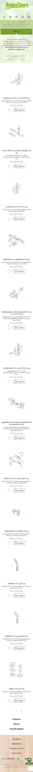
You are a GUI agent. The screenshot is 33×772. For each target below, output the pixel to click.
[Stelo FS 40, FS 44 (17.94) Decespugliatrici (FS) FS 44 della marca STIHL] (16, 459)
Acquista (20, 110)
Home (8, 22)
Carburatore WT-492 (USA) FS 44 (16, 368)
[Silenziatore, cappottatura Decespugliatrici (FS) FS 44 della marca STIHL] (16, 240)
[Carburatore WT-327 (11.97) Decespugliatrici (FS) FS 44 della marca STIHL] (16, 79)
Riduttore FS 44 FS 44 (16, 583)
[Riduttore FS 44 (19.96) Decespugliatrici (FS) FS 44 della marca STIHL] (16, 617)
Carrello (22, 17)
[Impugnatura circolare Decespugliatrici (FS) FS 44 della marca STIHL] (16, 512)
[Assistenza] (29, 760)
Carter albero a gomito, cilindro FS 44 (16, 151)
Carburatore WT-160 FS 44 (17, 207)
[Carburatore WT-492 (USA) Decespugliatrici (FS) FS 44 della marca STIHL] (16, 349)
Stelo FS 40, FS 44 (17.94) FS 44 (16, 478)
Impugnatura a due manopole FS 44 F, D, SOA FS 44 (16, 313)
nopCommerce (19, 760)
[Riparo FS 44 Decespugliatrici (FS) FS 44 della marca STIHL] (16, 670)
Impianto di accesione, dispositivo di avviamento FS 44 (16, 423)
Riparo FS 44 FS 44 (16, 689)
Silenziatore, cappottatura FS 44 (16, 259)
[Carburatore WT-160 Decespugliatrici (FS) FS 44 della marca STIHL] (16, 188)
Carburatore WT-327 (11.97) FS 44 (16, 98)
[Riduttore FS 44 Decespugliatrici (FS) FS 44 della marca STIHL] (16, 565)
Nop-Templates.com (19, 762)
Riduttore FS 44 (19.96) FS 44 (16, 636)
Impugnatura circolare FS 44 (16, 531)
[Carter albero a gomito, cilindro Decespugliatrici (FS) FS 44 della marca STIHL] (16, 132)
